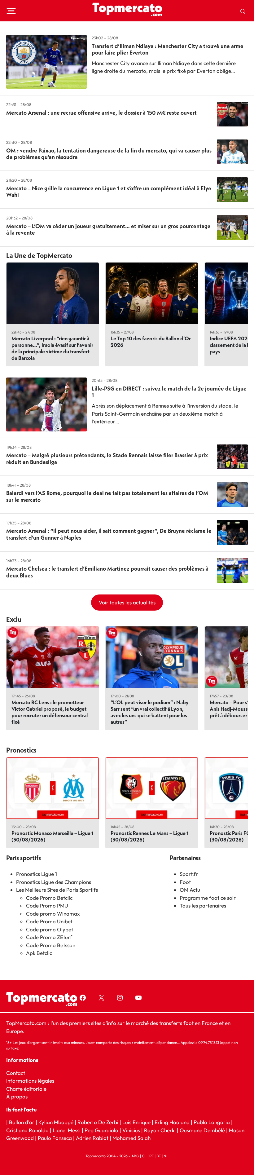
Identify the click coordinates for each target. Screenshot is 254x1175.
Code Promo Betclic (49, 898)
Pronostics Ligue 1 (36, 874)
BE (158, 1156)
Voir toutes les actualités (127, 602)
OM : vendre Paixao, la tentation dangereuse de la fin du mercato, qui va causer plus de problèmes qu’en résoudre (109, 154)
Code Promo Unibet (49, 921)
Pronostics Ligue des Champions (53, 882)
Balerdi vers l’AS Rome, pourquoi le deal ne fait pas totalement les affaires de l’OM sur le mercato (107, 496)
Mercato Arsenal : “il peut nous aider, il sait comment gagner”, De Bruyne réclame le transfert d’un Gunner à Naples (109, 534)
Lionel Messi (67, 1130)
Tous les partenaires (203, 905)
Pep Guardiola (101, 1130)
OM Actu (190, 889)
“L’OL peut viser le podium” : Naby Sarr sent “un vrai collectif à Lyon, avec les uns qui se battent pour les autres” (150, 712)
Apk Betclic (39, 953)
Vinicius (131, 1130)
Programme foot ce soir (208, 898)
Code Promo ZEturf (49, 937)
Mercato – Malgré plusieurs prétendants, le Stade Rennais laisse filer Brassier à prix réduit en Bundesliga (107, 459)
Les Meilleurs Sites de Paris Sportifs (57, 889)
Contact (15, 1073)
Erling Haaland (172, 1122)
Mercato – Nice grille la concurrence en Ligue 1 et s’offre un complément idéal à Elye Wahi (108, 192)
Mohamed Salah (131, 1138)
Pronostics (21, 750)
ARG (135, 1156)
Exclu (13, 619)
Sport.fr (189, 874)
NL (166, 1156)
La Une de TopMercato (39, 255)
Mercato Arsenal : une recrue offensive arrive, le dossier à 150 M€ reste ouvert (101, 112)
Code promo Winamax (53, 913)
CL (144, 1156)
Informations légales (30, 1081)
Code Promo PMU (47, 905)
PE (151, 1156)
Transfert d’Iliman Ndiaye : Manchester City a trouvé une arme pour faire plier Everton (167, 49)
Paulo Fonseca (55, 1138)
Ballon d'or (21, 1122)
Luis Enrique (136, 1122)
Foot (185, 882)
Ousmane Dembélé (202, 1130)
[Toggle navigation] (11, 11)
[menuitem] (243, 10)
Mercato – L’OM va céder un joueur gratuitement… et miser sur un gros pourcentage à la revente (108, 229)
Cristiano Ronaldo (27, 1130)
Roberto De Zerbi (97, 1122)
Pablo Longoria (212, 1122)
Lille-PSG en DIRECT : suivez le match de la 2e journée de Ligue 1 (169, 392)
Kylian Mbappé (55, 1122)
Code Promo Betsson (50, 945)
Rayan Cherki (160, 1130)
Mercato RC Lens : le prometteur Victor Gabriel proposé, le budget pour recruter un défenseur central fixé (49, 712)
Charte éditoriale (26, 1088)
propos (19, 1096)
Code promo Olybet (49, 929)
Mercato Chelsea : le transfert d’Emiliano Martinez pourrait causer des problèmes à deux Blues (107, 572)
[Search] (243, 10)
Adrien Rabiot (92, 1138)
